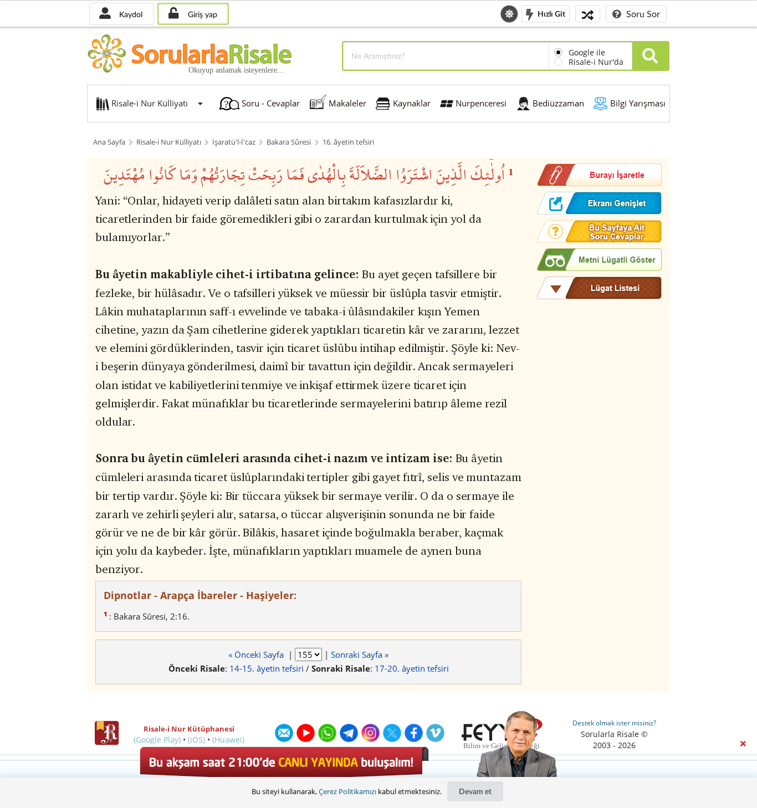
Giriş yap (201, 14)
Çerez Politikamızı (347, 791)
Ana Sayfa (109, 142)
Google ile (587, 52)
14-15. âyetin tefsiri (266, 668)
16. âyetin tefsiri (348, 142)
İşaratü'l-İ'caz (233, 142)
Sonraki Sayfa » (359, 654)
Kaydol (129, 14)
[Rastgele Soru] (587, 13)
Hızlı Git (550, 13)
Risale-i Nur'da (596, 62)
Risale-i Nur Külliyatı (168, 142)
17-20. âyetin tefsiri (412, 668)
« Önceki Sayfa (257, 654)
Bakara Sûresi (289, 142)
